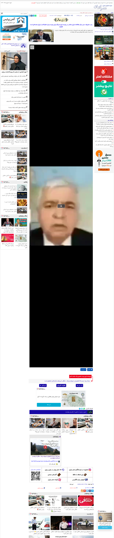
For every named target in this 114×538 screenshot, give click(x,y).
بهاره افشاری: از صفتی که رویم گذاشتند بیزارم (14, 72)
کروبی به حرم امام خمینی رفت (18, 97)
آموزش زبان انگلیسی (78, 480)
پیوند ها (82, 3)
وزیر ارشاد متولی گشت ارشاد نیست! (17, 107)
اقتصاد (71, 3)
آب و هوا (91, 3)
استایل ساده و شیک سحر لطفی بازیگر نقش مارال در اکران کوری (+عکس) (104, 116)
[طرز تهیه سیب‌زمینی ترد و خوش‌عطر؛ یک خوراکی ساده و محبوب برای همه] (103, 20)
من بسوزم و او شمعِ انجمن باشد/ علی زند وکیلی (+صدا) (10, 44)
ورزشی (65, 3)
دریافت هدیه (105, 527)
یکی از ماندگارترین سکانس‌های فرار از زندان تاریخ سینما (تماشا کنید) (44, 461)
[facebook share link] (31, 16)
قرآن (48, 3)
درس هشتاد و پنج (108, 61)
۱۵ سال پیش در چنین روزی (53, 470)
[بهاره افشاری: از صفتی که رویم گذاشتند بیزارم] (14, 61)
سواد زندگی (78, 3)
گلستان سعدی (52, 475)
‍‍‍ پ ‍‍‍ (70, 15)
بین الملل (61, 3)
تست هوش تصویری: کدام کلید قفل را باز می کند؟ (104, 145)
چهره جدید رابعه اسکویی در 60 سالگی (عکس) (105, 101)
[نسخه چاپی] (65, 15)
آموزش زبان (33, 3)
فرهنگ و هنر (56, 3)
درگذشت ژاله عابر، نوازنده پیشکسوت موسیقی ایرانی (13, 76)
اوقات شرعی (87, 3)
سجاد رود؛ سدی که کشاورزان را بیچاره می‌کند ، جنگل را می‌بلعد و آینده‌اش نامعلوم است (46, 457)
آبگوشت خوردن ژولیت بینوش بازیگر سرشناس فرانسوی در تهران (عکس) (105, 105)
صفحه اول (111, 3)
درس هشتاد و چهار (108, 64)
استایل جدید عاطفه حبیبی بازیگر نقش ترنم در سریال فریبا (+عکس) (104, 112)
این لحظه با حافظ (78, 475)
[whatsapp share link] (35, 16)
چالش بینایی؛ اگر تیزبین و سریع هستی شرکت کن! (105, 138)
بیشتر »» (97, 12)
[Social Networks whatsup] (84, 409)
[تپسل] (37, 389)
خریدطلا (49, 405)
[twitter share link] (29, 16)
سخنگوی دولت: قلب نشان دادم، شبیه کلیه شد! (104, 32)
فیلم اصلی (90, 374)
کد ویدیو (83, 369)
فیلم (42, 3)
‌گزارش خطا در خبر (43, 15)
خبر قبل (44, 385)
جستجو (99, 3)
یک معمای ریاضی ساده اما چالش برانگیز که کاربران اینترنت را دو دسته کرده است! (104, 131)
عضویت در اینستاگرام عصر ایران (78, 470)
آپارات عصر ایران (53, 480)
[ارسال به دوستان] (66, 15)
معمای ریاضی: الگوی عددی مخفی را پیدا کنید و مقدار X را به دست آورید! (104, 134)
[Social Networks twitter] (82, 409)
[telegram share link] (33, 16)
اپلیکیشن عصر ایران (35, 470)
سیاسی (74, 3)
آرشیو (103, 3)
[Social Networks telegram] (80, 409)
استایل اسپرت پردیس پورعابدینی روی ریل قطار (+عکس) (104, 109)
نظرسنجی (95, 3)
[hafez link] (61, 20)
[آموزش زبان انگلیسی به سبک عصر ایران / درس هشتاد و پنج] (103, 53)
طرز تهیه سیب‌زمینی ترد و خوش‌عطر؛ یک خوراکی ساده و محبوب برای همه (104, 28)
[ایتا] (82, 491)
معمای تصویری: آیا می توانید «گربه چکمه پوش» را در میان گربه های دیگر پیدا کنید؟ (104, 127)
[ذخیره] (67, 15)
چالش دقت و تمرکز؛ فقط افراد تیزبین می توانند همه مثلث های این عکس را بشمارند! (104, 123)
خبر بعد (79, 385)
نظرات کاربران (61, 385)
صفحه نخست (91, 15)
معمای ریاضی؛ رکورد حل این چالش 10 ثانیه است (104, 142)
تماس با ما (106, 3)
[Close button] (111, 511)
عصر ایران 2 (38, 3)
